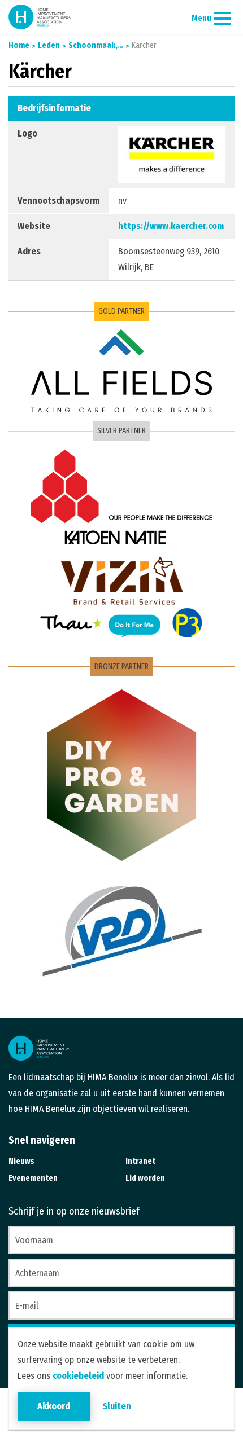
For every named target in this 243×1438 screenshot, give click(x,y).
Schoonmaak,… (95, 45)
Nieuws (21, 1161)
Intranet (140, 1161)
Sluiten (116, 1406)
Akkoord (53, 1406)
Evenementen (33, 1178)
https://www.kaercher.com (171, 226)
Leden (48, 45)
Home (18, 45)
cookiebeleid (78, 1375)
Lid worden (145, 1178)
